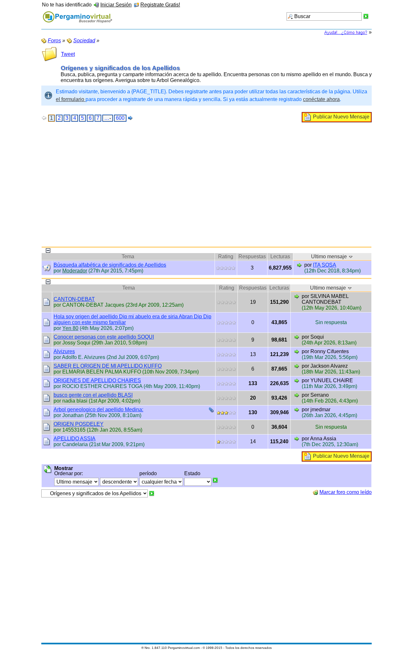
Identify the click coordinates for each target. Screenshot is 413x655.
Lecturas (280, 256)
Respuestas (252, 256)
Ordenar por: (68, 473)
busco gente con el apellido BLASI (93, 395)
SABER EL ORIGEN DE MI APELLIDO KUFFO (108, 366)
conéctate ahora (321, 99)
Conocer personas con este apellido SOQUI (104, 337)
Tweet (68, 54)
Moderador (74, 270)
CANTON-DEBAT (74, 299)
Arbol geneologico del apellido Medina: (98, 409)
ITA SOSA (324, 265)
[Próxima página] (130, 118)
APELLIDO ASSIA (75, 438)
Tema (128, 256)
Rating (225, 256)
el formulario (71, 99)
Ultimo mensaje (329, 256)
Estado (192, 473)
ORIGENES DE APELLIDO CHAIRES (97, 380)
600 (120, 118)
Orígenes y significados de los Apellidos (120, 68)
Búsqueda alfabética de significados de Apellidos (110, 265)
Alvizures (64, 351)
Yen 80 (70, 328)
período (148, 473)
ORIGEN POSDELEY (79, 424)
